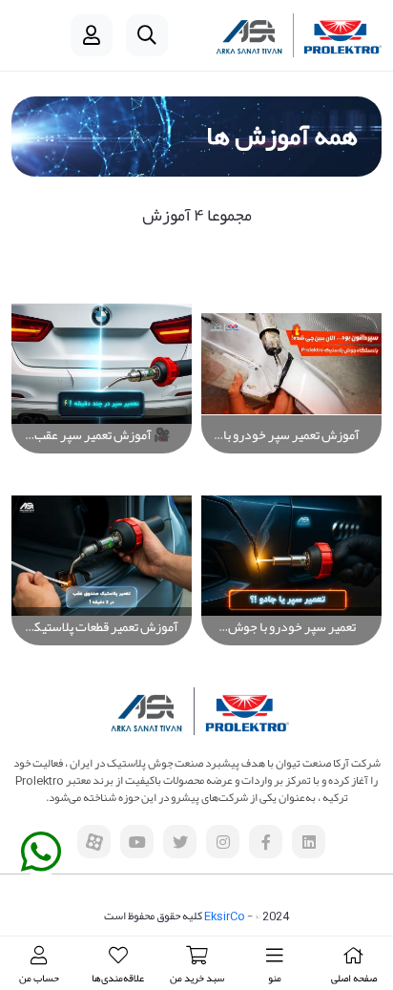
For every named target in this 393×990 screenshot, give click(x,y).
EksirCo (224, 915)
